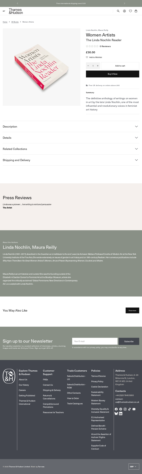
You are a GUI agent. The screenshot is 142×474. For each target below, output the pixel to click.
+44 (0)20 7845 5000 (124, 395)
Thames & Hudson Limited (19, 466)
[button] (17, 3)
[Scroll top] (138, 470)
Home (5, 22)
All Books (15, 22)
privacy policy (95, 347)
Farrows (41, 466)
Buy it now (112, 73)
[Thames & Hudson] (16, 11)
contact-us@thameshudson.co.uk (127, 400)
